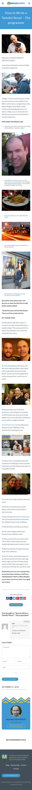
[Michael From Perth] (16, 3)
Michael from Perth (16, 719)
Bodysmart (6, 412)
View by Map (14, 765)
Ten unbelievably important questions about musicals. (15, 246)
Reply (27, 621)
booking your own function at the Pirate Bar (14, 294)
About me (7, 126)
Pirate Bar (9, 556)
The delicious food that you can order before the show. (15, 181)
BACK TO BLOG (16, 605)
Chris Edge (7, 366)
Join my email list (16, 726)
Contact (16, 769)
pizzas (9, 215)
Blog (7, 765)
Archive (23, 765)
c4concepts (16, 782)
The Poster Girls (9, 425)
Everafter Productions (22, 517)
